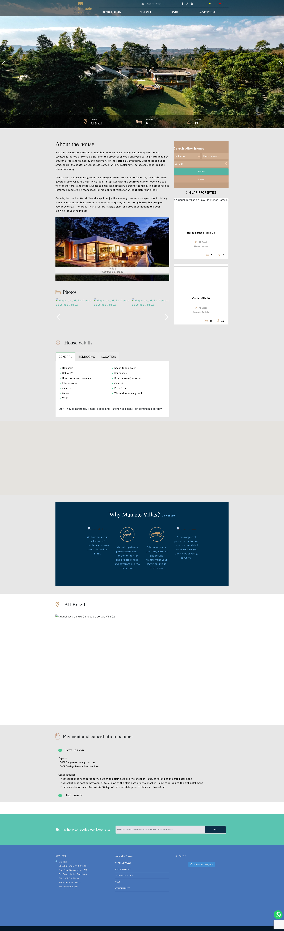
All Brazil (145, 12)
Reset (201, 179)
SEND (215, 829)
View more (168, 515)
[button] (142, 456)
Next (213, 64)
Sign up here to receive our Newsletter (83, 829)
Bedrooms (149, 119)
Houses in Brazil (112, 12)
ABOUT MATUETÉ (122, 888)
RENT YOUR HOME (123, 869)
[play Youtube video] (112, 249)
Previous (71, 64)
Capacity (198, 119)
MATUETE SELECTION (124, 876)
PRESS (117, 882)
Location (94, 119)
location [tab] (108, 356)
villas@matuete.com (154, 4)
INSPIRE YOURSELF (123, 863)
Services (175, 12)
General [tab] (65, 356)
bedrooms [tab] (86, 356)
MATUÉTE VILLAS (207, 12)
